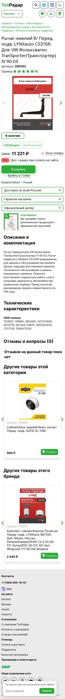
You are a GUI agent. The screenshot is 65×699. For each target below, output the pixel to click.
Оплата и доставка (13, 644)
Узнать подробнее (14, 690)
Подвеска (7, 30)
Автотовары (34, 23)
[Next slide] (61, 103)
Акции (5, 609)
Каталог (19, 23)
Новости (6, 614)
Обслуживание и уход (15, 27)
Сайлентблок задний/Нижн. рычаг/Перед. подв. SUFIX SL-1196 (32, 429)
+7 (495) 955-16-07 (13, 582)
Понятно (46, 690)
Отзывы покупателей (14, 634)
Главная (6, 23)
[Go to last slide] (3, 419)
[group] (32, 103)
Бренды (6, 604)
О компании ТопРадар (15, 624)
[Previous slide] (4, 103)
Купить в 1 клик (19, 175)
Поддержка (8, 649)
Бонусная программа (14, 654)
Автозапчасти (40, 27)
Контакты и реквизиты (15, 629)
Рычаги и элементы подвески (34, 30)
